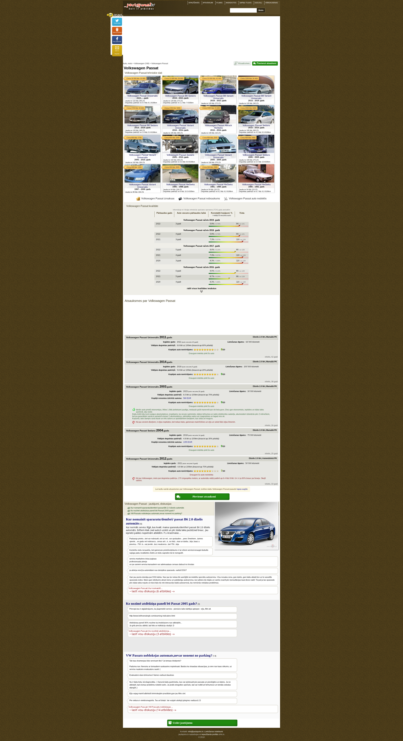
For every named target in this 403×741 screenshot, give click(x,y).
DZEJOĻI (258, 3)
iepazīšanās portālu (210, 734)
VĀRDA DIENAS (271, 3)
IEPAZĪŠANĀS (194, 3)
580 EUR (187, 398)
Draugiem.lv (117, 32)
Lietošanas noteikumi (214, 731)
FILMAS (219, 3)
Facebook (117, 41)
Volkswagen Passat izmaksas (157, 198)
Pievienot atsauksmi (266, 63)
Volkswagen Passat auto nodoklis (248, 198)
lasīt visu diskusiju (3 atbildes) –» (153, 634)
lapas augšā (242, 489)
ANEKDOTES (231, 3)
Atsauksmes (244, 63)
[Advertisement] (201, 38)
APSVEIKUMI (208, 3)
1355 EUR (187, 442)
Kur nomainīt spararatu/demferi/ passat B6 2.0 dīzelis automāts (157, 508)
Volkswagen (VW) (141, 63)
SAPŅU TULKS (245, 3)
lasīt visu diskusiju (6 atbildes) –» (153, 591)
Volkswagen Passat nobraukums (201, 198)
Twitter (117, 23)
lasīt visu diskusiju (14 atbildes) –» (154, 710)
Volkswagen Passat (159, 63)
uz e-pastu (117, 52)
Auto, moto (127, 63)
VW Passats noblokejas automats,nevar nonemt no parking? (156, 513)
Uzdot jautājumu (182, 722)
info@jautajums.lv (195, 731)
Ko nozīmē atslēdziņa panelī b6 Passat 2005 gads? (153, 511)
